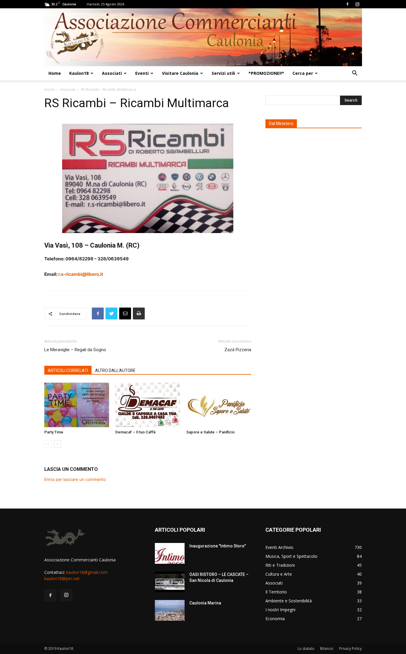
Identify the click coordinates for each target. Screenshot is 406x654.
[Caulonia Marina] (170, 610)
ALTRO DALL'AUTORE (115, 370)
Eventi (142, 73)
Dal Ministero (281, 123)
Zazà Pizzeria (237, 349)
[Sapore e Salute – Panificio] (218, 405)
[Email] (125, 313)
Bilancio (326, 648)
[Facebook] (347, 4)
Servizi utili (223, 73)
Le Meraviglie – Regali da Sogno (75, 349)
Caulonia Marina (205, 603)
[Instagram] (357, 4)
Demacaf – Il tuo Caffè (135, 432)
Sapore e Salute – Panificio (210, 432)
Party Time (53, 432)
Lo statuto (306, 648)
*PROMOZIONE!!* (266, 73)
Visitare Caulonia (180, 73)
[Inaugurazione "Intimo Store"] (170, 553)
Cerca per (302, 73)
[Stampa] (139, 313)
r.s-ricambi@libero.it (80, 274)
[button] (354, 74)
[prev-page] (48, 444)
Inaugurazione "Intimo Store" (217, 546)
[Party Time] (76, 405)
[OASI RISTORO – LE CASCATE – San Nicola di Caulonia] (170, 581)
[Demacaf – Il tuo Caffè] (147, 405)
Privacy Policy (350, 648)
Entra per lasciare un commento (75, 479)
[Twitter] (111, 313)
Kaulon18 (79, 73)
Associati (112, 73)
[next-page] (57, 444)
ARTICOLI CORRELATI (68, 370)
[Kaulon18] (203, 37)
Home (54, 73)
